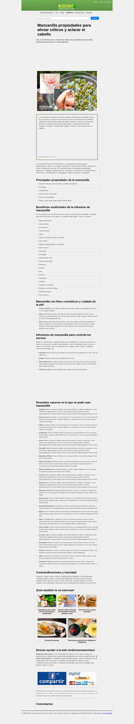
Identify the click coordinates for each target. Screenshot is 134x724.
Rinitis (62, 12)
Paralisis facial (79, 12)
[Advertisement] (67, 57)
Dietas (95, 2)
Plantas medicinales (105, 2)
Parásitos (89, 12)
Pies (56, 12)
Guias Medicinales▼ (47, 12)
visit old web (107, 713)
